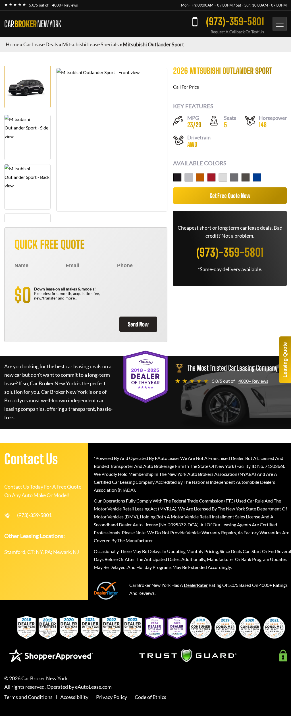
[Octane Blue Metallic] (257, 177)
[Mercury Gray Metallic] (234, 177)
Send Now (138, 324)
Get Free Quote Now (230, 195)
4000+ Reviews (65, 5)
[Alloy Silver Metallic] (189, 177)
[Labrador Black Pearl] (177, 177)
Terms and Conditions (28, 697)
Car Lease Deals (40, 44)
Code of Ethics (150, 697)
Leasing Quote (285, 360)
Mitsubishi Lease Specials (90, 44)
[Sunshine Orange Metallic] (200, 177)
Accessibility (74, 697)
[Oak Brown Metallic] (246, 177)
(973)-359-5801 (235, 21)
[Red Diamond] (211, 177)
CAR (32, 24)
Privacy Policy (111, 697)
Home (12, 44)
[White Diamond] (223, 177)
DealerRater (196, 585)
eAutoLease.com (93, 687)
